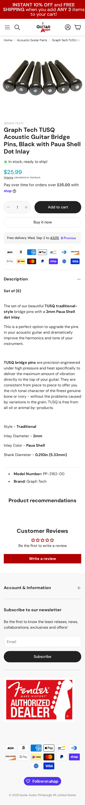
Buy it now (43, 222)
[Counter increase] (26, 207)
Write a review (42, 558)
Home (8, 40)
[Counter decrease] (8, 207)
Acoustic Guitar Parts (32, 40)
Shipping (8, 177)
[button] (7, 27)
